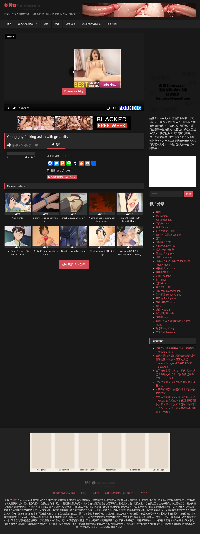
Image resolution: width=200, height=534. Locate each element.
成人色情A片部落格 (91, 23)
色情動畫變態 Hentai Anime (63, 177)
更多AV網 (112, 23)
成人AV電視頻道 (26, 23)
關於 (57, 144)
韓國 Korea (162, 317)
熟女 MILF (161, 279)
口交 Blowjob (163, 223)
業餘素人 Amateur (166, 268)
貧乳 (158, 306)
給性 (15, 500)
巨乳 (158, 238)
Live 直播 (70, 23)
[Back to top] (190, 525)
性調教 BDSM (163, 242)
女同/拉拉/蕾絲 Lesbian (168, 234)
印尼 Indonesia (164, 219)
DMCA (95, 493)
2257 (144, 493)
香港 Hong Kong (165, 328)
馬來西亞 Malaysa (166, 332)
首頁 (9, 23)
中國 (158, 212)
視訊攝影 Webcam (166, 302)
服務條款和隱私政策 (64, 493)
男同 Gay (161, 283)
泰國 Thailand (163, 276)
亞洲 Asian (162, 216)
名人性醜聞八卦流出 (167, 231)
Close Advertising (74, 91)
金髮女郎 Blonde (165, 313)
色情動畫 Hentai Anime (168, 294)
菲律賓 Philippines (166, 298)
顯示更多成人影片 (74, 264)
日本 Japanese (164, 257)
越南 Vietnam (163, 309)
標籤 (57, 23)
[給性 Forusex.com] (22, 7)
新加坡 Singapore (165, 253)
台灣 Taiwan (162, 227)
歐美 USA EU (163, 272)
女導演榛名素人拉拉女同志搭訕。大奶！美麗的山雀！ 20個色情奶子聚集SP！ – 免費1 (176, 374)
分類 (46, 23)
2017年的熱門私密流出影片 (120, 493)
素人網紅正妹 (163, 287)
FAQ (83, 493)
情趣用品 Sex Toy (165, 246)
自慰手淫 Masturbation (168, 291)
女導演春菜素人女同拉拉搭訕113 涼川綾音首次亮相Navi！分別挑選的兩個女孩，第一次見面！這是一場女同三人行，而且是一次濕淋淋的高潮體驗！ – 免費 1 (176, 404)
